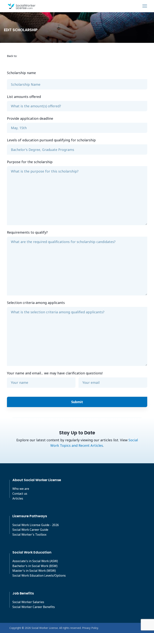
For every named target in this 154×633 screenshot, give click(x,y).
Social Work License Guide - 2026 (35, 525)
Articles (17, 498)
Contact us (19, 493)
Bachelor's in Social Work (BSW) (34, 566)
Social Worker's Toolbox (29, 534)
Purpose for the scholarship (30, 162)
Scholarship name (21, 72)
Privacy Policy (90, 628)
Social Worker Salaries (28, 602)
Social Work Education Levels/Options (39, 575)
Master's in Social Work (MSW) (34, 571)
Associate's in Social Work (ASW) (35, 561)
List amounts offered (24, 96)
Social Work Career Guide (30, 530)
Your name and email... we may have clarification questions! (55, 373)
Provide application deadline (30, 118)
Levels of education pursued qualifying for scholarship (51, 140)
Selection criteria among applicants (36, 302)
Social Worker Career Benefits (33, 607)
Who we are (20, 489)
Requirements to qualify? (27, 232)
